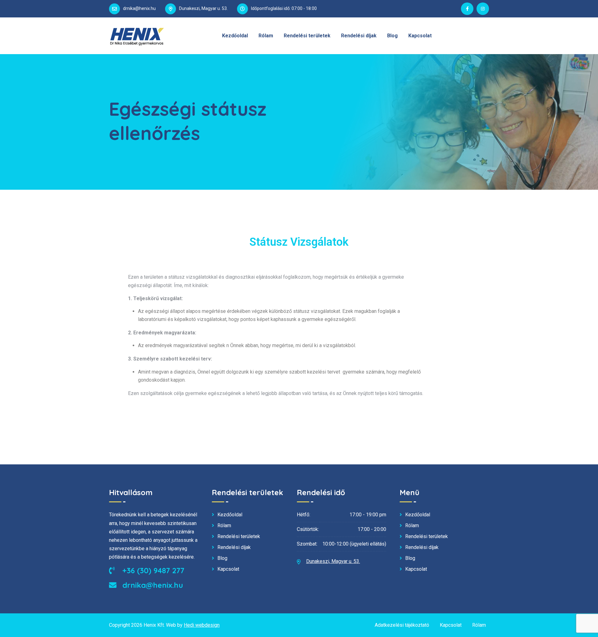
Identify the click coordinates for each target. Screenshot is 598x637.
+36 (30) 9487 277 (152, 570)
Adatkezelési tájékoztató (402, 625)
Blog (392, 36)
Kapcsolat (420, 36)
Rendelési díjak (359, 36)
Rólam (266, 36)
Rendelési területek (307, 36)
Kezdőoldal (235, 36)
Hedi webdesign (202, 625)
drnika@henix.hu (139, 8)
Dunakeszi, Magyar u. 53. (333, 561)
